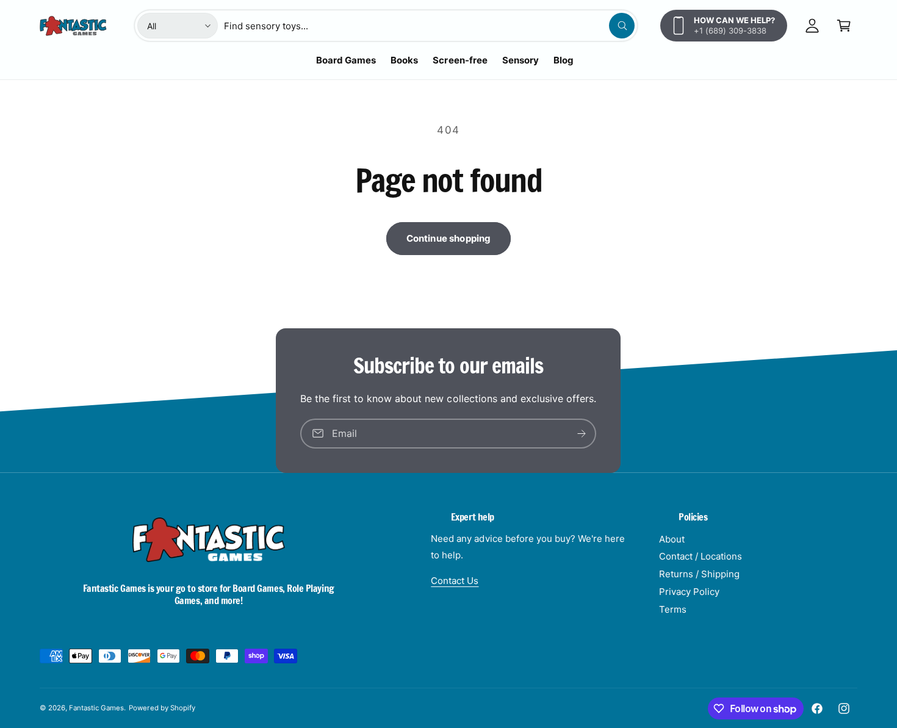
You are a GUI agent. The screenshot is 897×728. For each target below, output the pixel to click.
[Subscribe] (582, 434)
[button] (844, 25)
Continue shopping (448, 238)
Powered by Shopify (162, 708)
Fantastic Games (96, 708)
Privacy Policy (689, 591)
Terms (672, 609)
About (672, 539)
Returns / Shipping (699, 574)
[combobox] (429, 25)
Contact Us (454, 580)
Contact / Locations (700, 556)
